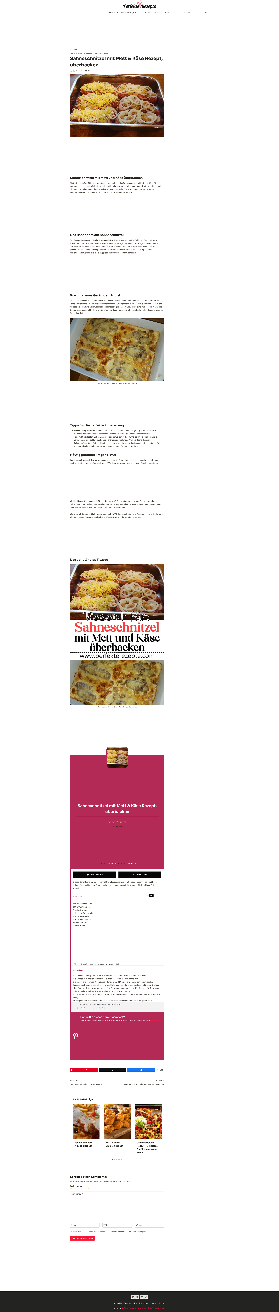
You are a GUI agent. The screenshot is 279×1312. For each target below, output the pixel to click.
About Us (118, 1303)
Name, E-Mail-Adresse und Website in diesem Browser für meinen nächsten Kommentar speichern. (111, 1232)
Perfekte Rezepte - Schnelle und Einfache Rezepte (143, 1308)
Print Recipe (96, 874)
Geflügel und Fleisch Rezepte (82, 54)
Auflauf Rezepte (101, 54)
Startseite (113, 12)
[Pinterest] (142, 1297)
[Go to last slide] (76, 1130)
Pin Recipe (141, 874)
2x (155, 895)
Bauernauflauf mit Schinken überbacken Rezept (143, 1082)
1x (151, 895)
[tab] (112, 1159)
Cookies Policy (130, 1303)
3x (159, 895)
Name (74, 1225)
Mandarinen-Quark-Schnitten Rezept (86, 1082)
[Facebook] (133, 1297)
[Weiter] (158, 1130)
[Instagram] (137, 1297)
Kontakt (166, 12)
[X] (146, 1297)
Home (153, 1303)
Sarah (75, 71)
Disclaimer (144, 1303)
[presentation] (86, 1121)
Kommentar (77, 1194)
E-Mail (106, 1225)
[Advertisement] (117, 32)
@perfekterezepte (156, 1021)
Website (139, 1225)
